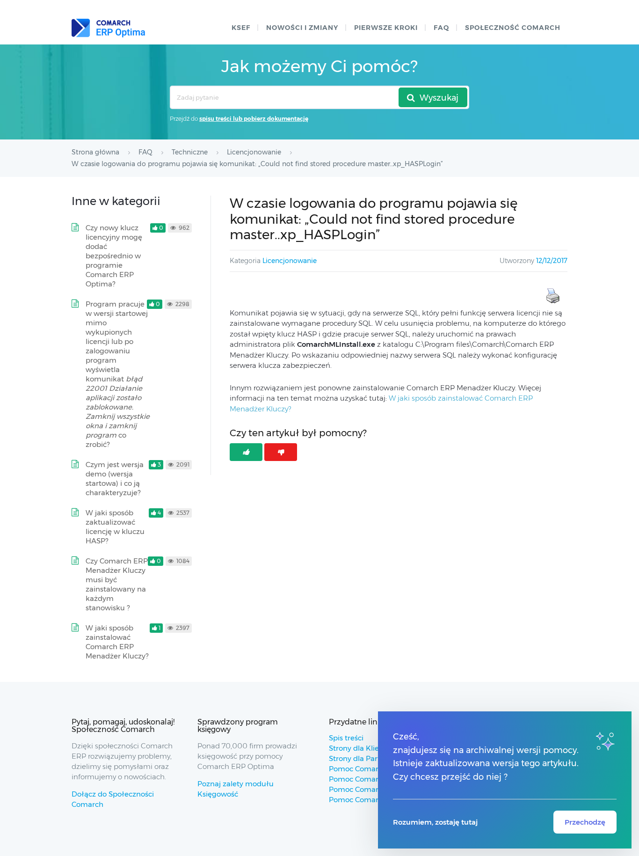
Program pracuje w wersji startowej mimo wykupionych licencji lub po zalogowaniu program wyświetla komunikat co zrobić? (118, 374)
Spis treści (346, 737)
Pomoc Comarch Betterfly (374, 779)
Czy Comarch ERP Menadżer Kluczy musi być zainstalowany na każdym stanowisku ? (117, 584)
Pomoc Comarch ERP (366, 768)
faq (441, 27)
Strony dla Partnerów (365, 758)
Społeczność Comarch (512, 27)
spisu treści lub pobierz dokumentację (253, 118)
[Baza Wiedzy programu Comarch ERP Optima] (108, 28)
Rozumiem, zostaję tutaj (435, 822)
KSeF (241, 27)
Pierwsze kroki (386, 27)
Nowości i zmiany (302, 27)
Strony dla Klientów (363, 748)
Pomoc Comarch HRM (367, 799)
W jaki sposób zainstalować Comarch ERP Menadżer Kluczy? (117, 641)
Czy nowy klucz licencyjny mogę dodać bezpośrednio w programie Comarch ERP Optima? (114, 255)
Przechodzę (585, 822)
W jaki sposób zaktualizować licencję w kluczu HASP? (115, 526)
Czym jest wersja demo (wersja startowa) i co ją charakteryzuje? (115, 478)
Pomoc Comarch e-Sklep (371, 789)
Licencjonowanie (289, 260)
